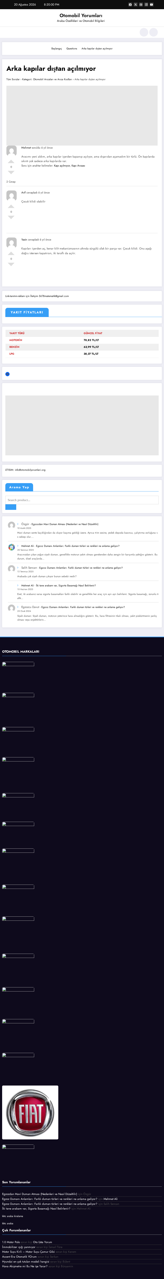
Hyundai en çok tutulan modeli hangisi (25, 1262)
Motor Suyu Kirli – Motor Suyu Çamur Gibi (28, 1252)
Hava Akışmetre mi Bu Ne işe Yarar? (25, 1266)
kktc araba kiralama (12, 1216)
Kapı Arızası (78, 166)
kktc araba (7, 1223)
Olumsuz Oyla (11, 174)
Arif (23, 192)
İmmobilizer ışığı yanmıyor (18, 1247)
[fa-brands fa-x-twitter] (136, 4)
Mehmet (26, 148)
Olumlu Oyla (11, 159)
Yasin (24, 240)
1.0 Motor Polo (11, 1242)
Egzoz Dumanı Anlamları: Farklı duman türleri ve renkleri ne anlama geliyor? (78, 546)
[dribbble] (141, 4)
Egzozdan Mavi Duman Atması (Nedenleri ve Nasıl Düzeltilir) (65, 524)
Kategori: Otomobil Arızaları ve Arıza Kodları (47, 79)
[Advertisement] (82, 116)
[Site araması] (144, 32)
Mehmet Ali (27, 546)
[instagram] (146, 4)
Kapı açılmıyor (62, 166)
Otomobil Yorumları (81, 15)
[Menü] (8, 32)
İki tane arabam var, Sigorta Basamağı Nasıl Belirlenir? (66, 585)
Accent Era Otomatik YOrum (19, 1257)
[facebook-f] (130, 4)
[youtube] (152, 4)
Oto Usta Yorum (42, 1242)
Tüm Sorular (13, 79)
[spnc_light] (153, 32)
